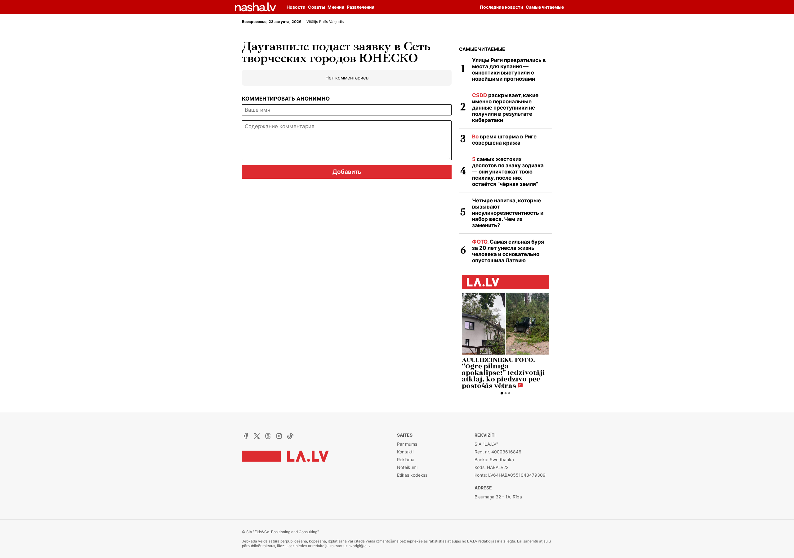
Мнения (336, 7)
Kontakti (405, 451)
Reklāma (405, 459)
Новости (296, 7)
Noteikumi (407, 467)
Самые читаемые (482, 49)
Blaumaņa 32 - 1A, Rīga (498, 496)
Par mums (407, 444)
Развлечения (360, 7)
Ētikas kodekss (412, 475)
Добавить (346, 171)
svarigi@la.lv (360, 545)
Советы (316, 7)
